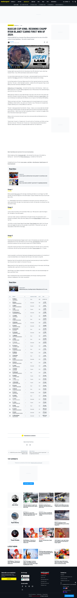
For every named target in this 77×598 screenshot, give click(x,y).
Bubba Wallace (37, 218)
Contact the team (64, 578)
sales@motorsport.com (65, 580)
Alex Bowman (36, 162)
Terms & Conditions (32, 594)
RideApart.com (43, 585)
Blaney (16, 77)
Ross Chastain (33, 223)
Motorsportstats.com (45, 583)
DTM (47, 1)
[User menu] (75, 1)
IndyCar (33, 1)
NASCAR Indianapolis (59, 4)
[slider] (18, 66)
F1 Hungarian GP (50, 4)
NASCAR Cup (26, 1)
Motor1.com (43, 577)
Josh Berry (29, 162)
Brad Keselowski (11, 163)
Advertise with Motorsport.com (66, 576)
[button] (29, 57)
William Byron (11, 88)
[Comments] (47, 42)
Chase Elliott (19, 88)
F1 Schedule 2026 (33, 4)
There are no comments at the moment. (28, 462)
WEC (39, 1)
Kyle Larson (17, 194)
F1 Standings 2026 (42, 4)
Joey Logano (24, 162)
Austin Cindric (42, 96)
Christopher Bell (22, 155)
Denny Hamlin (36, 248)
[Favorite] (44, 42)
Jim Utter (12, 41)
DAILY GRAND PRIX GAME (24, 4)
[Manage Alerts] (30, 445)
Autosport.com (44, 581)
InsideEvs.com (43, 575)
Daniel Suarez (43, 162)
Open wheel (53, 1)
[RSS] (22, 589)
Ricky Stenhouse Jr (25, 156)
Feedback (62, 574)
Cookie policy (39, 594)
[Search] (73, 1)
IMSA (43, 1)
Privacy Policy (45, 594)
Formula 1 (13, 1)
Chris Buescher (36, 241)
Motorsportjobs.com (44, 579)
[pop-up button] (45, 67)
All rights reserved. (44, 596)
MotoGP (19, 1)
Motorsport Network (36, 596)
